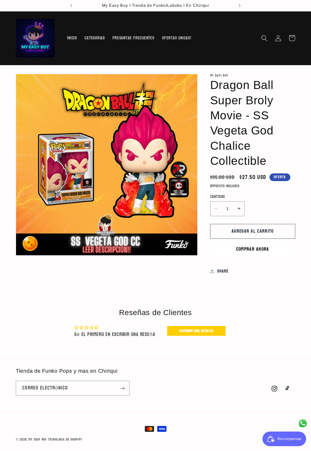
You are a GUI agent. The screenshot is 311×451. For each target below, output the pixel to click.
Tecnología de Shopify (65, 439)
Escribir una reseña (196, 330)
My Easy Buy (38, 439)
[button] (264, 38)
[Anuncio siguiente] (239, 5)
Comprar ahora (252, 249)
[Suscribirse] (122, 388)
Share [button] (222, 271)
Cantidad (217, 196)
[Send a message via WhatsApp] (303, 423)
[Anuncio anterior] (71, 5)
